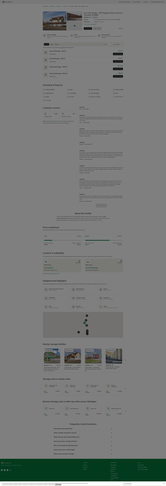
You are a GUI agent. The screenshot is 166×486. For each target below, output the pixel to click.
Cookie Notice (58, 484)
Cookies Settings (127, 483)
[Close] (163, 483)
